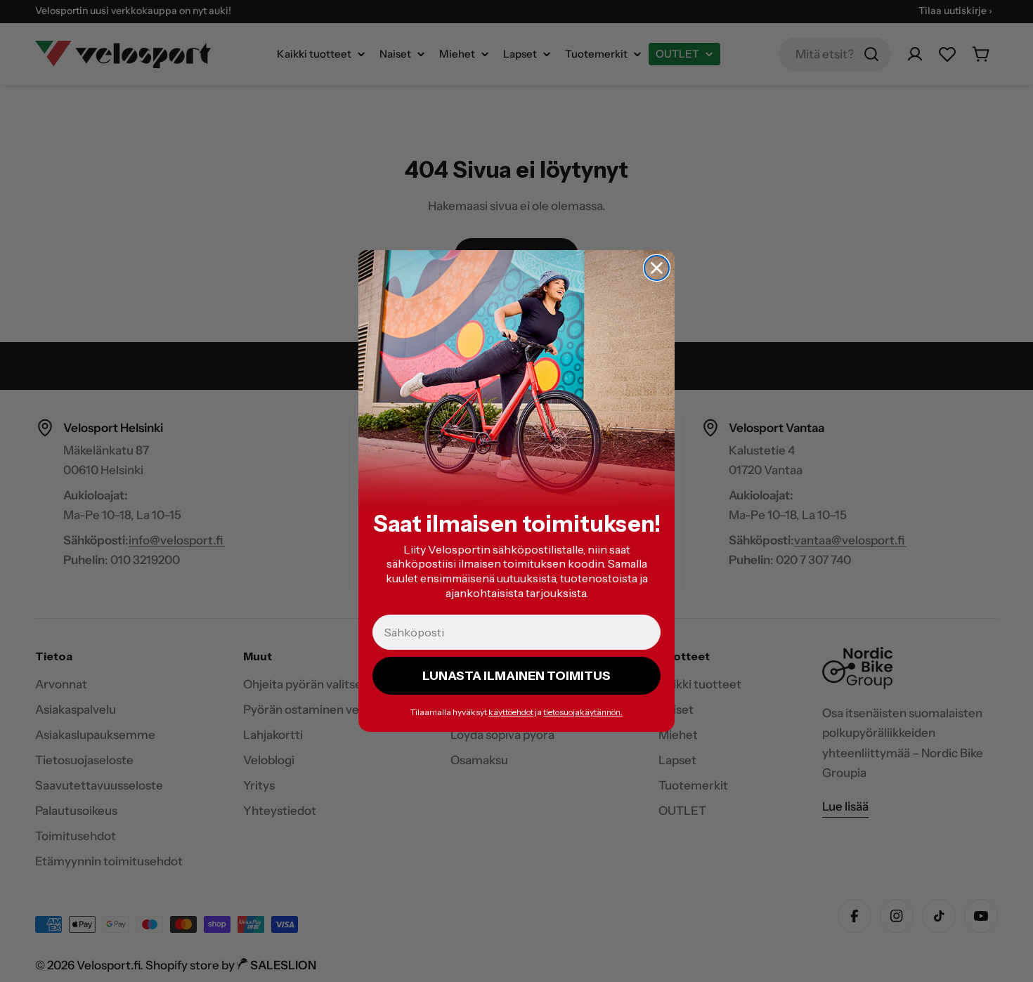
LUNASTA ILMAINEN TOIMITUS (516, 675)
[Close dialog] (656, 268)
